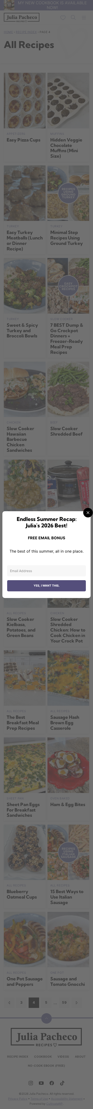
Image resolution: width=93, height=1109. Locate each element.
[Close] (88, 512)
